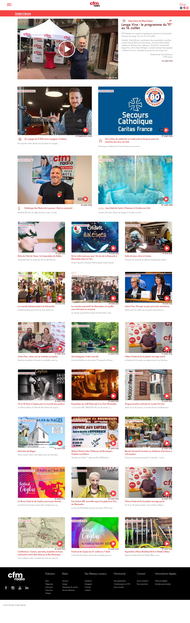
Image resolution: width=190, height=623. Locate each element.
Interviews (23, 13)
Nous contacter (142, 581)
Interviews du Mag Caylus (140, 20)
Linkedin (88, 590)
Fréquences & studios (70, 587)
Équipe (64, 584)
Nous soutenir (119, 587)
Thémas (48, 593)
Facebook (88, 581)
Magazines (49, 584)
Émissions (49, 590)
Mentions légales (161, 581)
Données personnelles (163, 584)
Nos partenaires (120, 581)
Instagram (88, 584)
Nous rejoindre (142, 584)
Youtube (88, 587)
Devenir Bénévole (68, 590)
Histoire (65, 581)
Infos (47, 581)
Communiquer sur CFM (122, 584)
